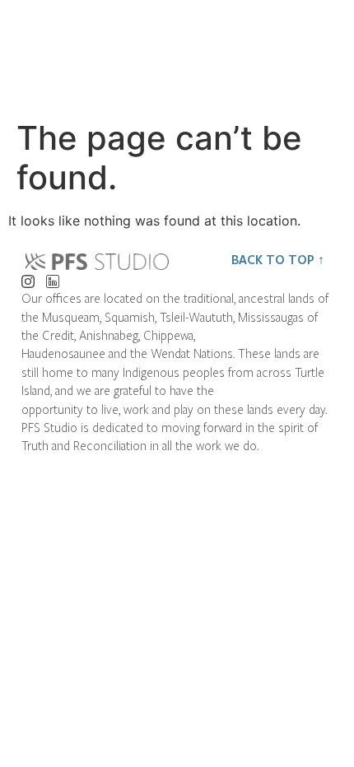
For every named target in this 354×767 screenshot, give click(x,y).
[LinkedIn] (52, 277)
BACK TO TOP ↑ (277, 259)
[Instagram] (27, 277)
